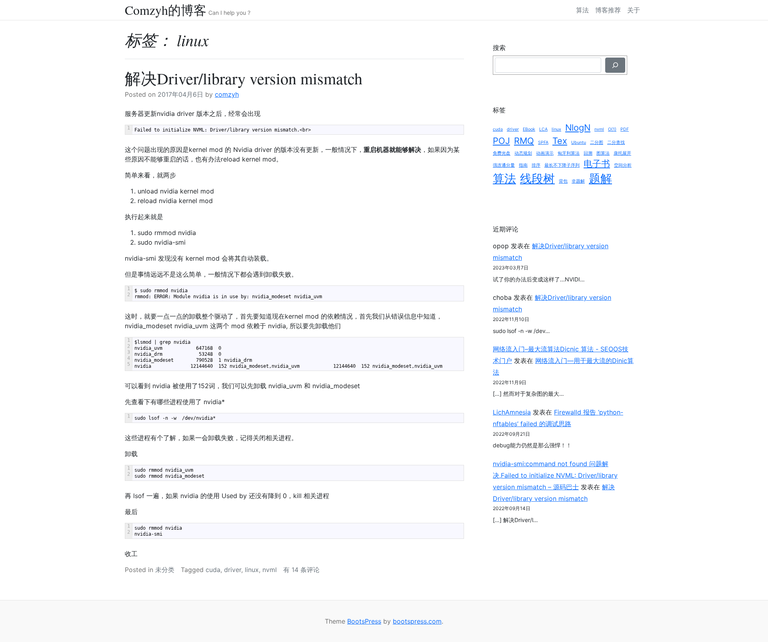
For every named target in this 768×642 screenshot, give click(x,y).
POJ (501, 141)
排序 (536, 165)
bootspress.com (417, 621)
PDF (624, 129)
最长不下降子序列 (562, 165)
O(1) (612, 129)
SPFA (543, 142)
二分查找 (616, 142)
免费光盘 (501, 153)
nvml (269, 570)
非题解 (578, 181)
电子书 (597, 163)
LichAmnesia (512, 412)
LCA (543, 129)
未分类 (164, 570)
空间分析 (623, 165)
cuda (213, 570)
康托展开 (622, 153)
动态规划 (523, 153)
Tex (559, 141)
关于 (633, 10)
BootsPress (364, 621)
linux (252, 570)
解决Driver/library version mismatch (243, 78)
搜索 (499, 48)
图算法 (603, 153)
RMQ (524, 141)
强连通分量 (504, 165)
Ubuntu (578, 142)
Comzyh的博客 (165, 10)
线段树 (537, 178)
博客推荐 (608, 10)
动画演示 (545, 153)
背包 (563, 181)
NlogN (577, 127)
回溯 (588, 153)
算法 (582, 10)
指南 (523, 165)
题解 (600, 178)
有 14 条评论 (301, 570)
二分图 (596, 142)
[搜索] (615, 65)
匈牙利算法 (569, 153)
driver (232, 570)
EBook (529, 129)
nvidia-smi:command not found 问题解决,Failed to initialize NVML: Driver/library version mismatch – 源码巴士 (555, 475)
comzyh (227, 94)
